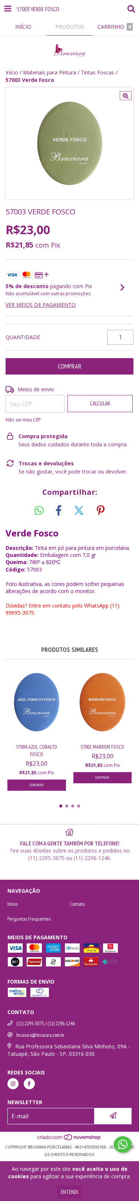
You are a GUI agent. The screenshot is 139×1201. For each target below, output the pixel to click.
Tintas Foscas (97, 72)
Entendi (69, 1191)
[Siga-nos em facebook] (29, 1083)
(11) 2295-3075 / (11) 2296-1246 (45, 1023)
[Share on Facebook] (58, 510)
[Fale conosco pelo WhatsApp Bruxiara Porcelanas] (123, 1144)
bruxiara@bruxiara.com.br (40, 1035)
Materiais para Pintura (49, 72)
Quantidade (23, 337)
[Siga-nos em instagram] (13, 1083)
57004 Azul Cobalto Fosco (36, 750)
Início (12, 72)
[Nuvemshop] (69, 1139)
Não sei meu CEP (23, 420)
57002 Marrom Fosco (102, 746)
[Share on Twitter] (79, 510)
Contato (77, 904)
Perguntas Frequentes (29, 918)
